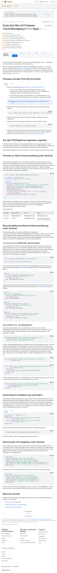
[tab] (6, 83)
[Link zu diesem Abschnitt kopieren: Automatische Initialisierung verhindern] (44, 395)
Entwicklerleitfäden (6, 533)
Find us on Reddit (24, 535)
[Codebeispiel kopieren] (51, 111)
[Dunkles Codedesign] (49, 111)
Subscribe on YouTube (25, 540)
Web (29, 53)
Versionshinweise (42, 538)
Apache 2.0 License (16, 520)
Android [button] (6, 83)
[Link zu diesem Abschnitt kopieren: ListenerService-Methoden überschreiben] (41, 243)
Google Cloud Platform (7, 558)
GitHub (3, 542)
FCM (15, 6)
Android (22, 53)
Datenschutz (16, 566)
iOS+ (14, 53)
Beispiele (3, 538)
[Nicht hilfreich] (53, 22)
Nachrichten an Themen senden (14, 507)
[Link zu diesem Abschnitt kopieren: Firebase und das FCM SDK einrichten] (42, 79)
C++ (15, 55)
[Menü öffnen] (2, 1)
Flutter (36, 53)
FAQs (40, 543)
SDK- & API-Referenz (6, 535)
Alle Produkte (5, 560)
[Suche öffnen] (35, 2)
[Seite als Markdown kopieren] (45, 29)
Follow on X (22, 538)
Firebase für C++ (15, 73)
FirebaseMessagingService (46, 286)
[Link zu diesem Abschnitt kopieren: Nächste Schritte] (21, 494)
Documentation (7, 6)
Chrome (3, 554)
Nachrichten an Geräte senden (13, 502)
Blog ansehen (23, 533)
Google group (42, 536)
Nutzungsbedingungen (7, 566)
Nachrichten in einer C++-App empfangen (16, 504)
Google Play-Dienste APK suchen (35, 133)
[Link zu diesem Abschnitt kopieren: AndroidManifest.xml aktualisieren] (33, 325)
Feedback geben (48, 25)
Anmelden (53, 1)
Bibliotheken (4, 540)
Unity (44, 53)
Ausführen (22, 21)
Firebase (4, 21)
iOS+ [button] (11, 83)
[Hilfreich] (51, 22)
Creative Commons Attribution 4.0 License (41, 519)
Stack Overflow (42, 534)
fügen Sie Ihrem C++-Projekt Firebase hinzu (32, 87)
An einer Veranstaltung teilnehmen (27, 542)
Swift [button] (11, 410)
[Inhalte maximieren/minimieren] (13, 33)
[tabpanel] (28, 110)
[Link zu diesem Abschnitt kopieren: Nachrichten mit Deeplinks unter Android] (45, 442)
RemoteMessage (24, 267)
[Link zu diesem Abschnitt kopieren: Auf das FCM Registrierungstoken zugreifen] (48, 140)
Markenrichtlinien (42, 540)
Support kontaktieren (43, 531)
